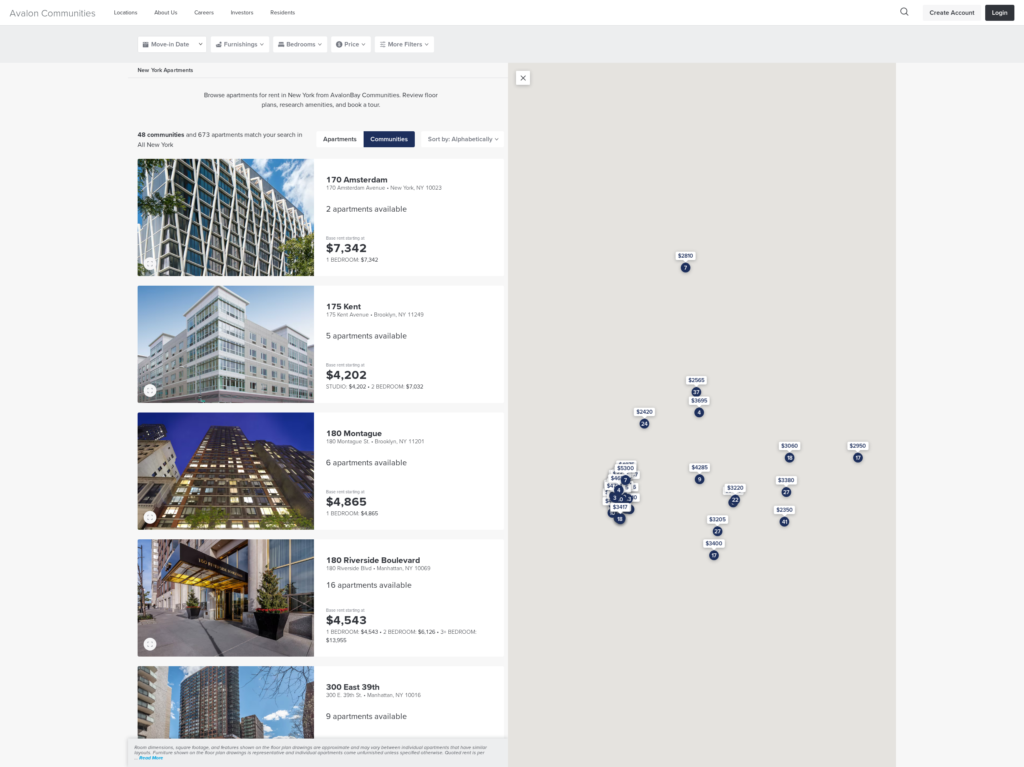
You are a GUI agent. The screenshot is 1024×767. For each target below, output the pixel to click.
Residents (282, 12)
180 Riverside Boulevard (373, 560)
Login (1000, 12)
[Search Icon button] (904, 11)
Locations (126, 12)
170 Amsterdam (357, 179)
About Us (166, 12)
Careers (204, 12)
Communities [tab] (389, 139)
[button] (128, 12)
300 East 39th (353, 687)
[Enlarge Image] (150, 263)
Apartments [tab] (340, 139)
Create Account (952, 12)
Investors (242, 12)
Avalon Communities (53, 12)
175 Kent (343, 306)
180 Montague (354, 433)
